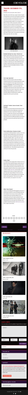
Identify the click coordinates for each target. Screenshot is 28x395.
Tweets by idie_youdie (7, 385)
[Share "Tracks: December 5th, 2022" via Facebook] (3, 218)
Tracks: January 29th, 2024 (8, 277)
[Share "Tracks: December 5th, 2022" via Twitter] (6, 218)
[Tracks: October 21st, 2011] (14, 246)
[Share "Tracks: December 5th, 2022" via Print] (14, 220)
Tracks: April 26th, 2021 (7, 296)
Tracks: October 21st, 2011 (8, 258)
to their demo (12, 169)
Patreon (14, 369)
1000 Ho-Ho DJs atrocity (19, 201)
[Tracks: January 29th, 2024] (14, 269)
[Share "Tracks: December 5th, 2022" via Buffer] (19, 218)
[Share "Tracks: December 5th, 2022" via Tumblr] (11, 218)
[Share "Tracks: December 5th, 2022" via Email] (24, 218)
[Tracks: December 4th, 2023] (14, 307)
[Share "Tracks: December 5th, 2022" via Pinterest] (14, 218)
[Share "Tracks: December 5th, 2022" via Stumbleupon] (22, 218)
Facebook (5, 358)
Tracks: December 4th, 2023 (8, 315)
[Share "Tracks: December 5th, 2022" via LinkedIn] (16, 218)
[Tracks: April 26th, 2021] (14, 288)
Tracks (18, 12)
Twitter (5, 354)
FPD (20, 391)
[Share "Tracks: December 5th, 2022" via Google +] (8, 218)
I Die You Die (9, 12)
